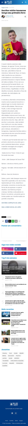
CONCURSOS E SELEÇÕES (17, 360)
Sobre (16, 420)
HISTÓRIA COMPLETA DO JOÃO (11, 203)
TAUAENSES (5, 360)
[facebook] (12, 413)
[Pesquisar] (26, 2)
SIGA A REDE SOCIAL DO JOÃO (11, 207)
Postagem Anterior (7, 240)
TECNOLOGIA (19, 363)
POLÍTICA (18, 355)
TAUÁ (10, 353)
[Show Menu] (2, 2)
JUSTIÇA (4, 358)
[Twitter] (9, 221)
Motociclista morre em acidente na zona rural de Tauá (15, 285)
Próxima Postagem (21, 240)
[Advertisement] (14, 383)
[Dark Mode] (22, 2)
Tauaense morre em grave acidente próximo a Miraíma (13, 277)
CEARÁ (15, 353)
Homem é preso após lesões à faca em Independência (17, 314)
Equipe (21, 420)
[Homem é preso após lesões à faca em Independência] (6, 314)
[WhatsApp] (13, 221)
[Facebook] (6, 221)
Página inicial (5, 7)
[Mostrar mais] (19, 221)
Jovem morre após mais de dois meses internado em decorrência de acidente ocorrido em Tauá (15, 302)
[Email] (16, 221)
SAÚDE (10, 358)
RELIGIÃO (11, 363)
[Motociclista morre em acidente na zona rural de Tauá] (6, 332)
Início (6, 420)
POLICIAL (4, 353)
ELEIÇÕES (4, 365)
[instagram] (15, 413)
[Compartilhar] (25, 16)
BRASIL (4, 355)
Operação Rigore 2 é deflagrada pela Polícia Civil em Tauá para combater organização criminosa (15, 293)
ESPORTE (16, 358)
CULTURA (11, 7)
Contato (11, 420)
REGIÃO (21, 353)
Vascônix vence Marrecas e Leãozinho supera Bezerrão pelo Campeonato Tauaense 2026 (18, 322)
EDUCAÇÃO (11, 355)
